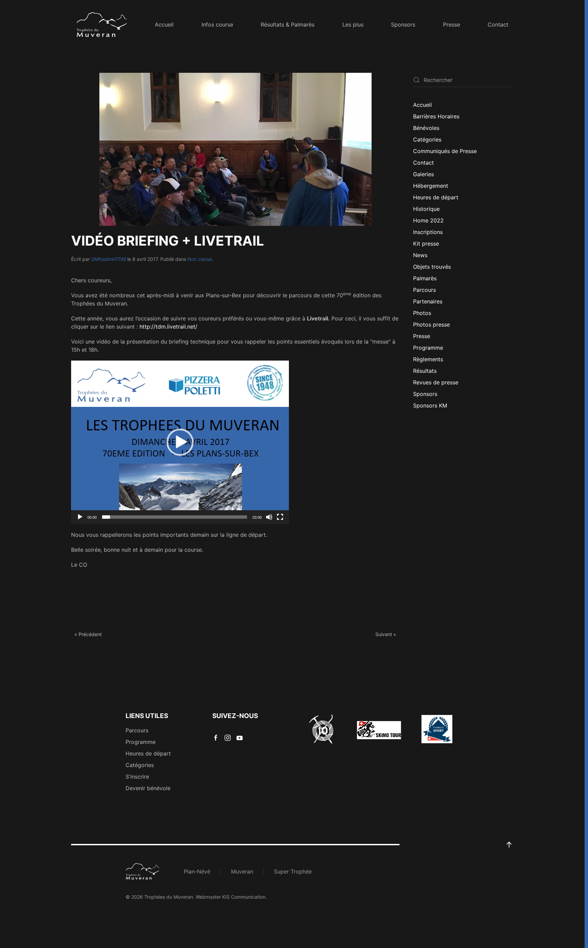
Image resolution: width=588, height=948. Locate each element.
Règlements (428, 359)
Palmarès (425, 278)
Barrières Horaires (436, 116)
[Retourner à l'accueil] (101, 24)
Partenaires (427, 301)
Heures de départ (435, 197)
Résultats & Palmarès (287, 24)
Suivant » (385, 634)
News (420, 255)
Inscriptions (428, 232)
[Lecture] (80, 517)
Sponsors (403, 24)
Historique (426, 208)
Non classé (199, 259)
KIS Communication (243, 897)
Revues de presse (435, 382)
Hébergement (430, 185)
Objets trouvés (432, 266)
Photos (422, 313)
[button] (180, 442)
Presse (421, 336)
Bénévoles (426, 127)
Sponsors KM (430, 405)
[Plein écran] (280, 517)
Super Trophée (293, 871)
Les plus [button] (352, 24)
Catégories (427, 139)
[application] (180, 442)
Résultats (425, 370)
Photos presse (431, 324)
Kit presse (426, 243)
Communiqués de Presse (445, 151)
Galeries (423, 174)
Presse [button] (451, 24)
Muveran (242, 871)
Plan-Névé (197, 871)
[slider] (174, 517)
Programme (428, 347)
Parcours (424, 289)
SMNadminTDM (108, 259)
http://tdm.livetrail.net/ (168, 326)
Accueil (164, 24)
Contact (498, 24)
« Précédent (88, 634)
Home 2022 (428, 220)
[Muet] (269, 517)
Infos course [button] (217, 24)
